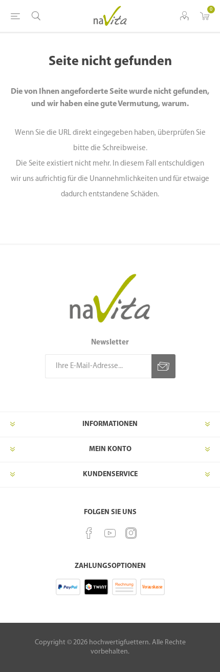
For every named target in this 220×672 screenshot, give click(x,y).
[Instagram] (131, 533)
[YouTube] (110, 533)
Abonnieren (163, 366)
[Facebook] (89, 533)
